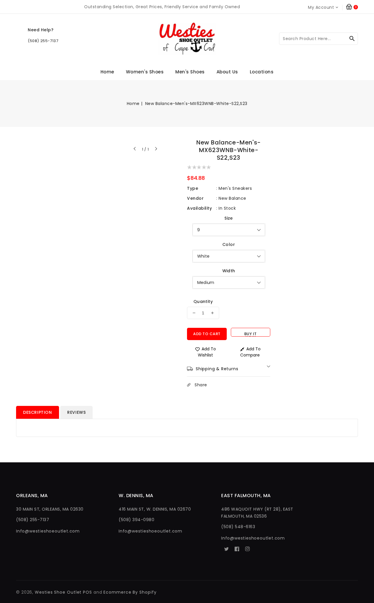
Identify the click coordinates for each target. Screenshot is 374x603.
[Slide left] (135, 149)
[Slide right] (156, 149)
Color (228, 244)
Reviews (76, 412)
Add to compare (250, 352)
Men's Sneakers (235, 188)
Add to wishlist (207, 352)
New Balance (232, 198)
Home (133, 103)
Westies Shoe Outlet (58, 592)
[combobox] (318, 38)
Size (228, 218)
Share (201, 385)
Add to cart (207, 334)
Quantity (203, 301)
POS (87, 592)
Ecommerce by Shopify (129, 592)
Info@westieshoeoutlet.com (48, 531)
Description (37, 412)
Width (228, 271)
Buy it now (250, 334)
